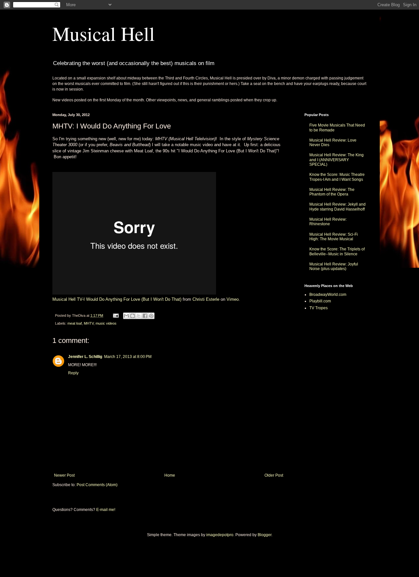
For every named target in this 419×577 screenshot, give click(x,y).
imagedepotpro (219, 535)
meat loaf (74, 323)
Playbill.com (320, 301)
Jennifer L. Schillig (85, 356)
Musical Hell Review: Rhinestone (328, 221)
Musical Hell (103, 33)
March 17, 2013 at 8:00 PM (128, 356)
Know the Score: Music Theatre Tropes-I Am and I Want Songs (337, 176)
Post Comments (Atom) (97, 485)
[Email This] (126, 316)
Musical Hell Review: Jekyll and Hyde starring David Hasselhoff (337, 206)
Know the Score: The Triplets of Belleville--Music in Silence (337, 251)
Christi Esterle (205, 299)
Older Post (273, 475)
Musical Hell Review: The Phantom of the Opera (332, 191)
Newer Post (64, 475)
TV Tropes (318, 308)
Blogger (264, 535)
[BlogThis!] (132, 316)
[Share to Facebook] (145, 316)
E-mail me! (105, 509)
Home (169, 475)
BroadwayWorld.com (327, 294)
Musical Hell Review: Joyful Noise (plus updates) (333, 266)
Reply (73, 373)
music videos (106, 323)
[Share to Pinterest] (151, 316)
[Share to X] (139, 316)
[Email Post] (115, 315)
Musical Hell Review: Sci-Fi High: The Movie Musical (333, 236)
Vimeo (233, 299)
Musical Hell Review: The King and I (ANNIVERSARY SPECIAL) (336, 160)
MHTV (89, 323)
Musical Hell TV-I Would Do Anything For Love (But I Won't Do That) (116, 299)
